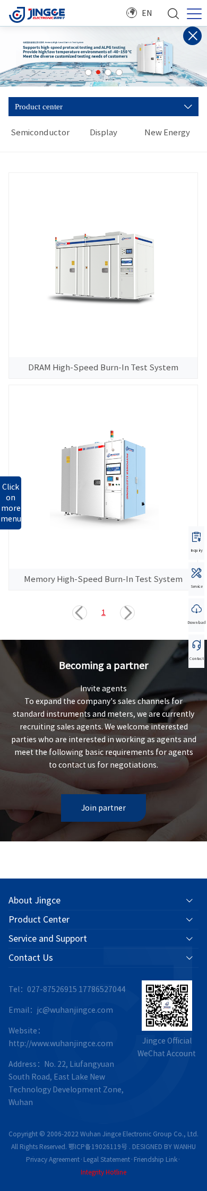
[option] (103, 56)
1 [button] (88, 72)
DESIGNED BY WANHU (164, 1146)
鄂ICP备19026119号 (97, 1146)
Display (103, 132)
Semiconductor (40, 132)
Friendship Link (155, 1159)
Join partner (103, 808)
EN (147, 13)
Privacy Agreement (53, 1159)
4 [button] (119, 72)
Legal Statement (106, 1159)
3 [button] (108, 72)
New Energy (167, 132)
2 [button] (98, 72)
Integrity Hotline (103, 1172)
